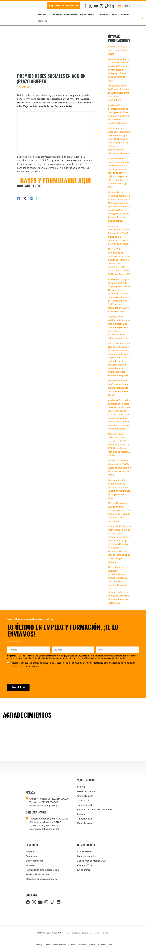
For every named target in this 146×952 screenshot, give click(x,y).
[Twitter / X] (24, 198)
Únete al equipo (85, 796)
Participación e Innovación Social (42, 870)
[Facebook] (18, 198)
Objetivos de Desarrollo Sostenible (94, 809)
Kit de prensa (84, 870)
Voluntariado (83, 800)
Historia (81, 787)
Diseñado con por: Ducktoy (98, 933)
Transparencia (84, 818)
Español (125, 6)
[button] (48, 14)
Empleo (30, 851)
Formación (31, 856)
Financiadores (84, 823)
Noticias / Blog (84, 851)
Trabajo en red (84, 805)
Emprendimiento (34, 861)
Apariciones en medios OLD (91, 861)
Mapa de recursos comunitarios (41, 879)
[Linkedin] (31, 198)
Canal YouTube (85, 865)
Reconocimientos (86, 791)
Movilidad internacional (37, 874)
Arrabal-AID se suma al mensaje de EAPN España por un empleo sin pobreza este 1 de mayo (119, 467)
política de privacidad (42, 662)
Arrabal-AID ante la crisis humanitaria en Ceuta (118, 50)
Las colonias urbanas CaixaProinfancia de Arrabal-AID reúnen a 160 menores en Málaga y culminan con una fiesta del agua (118, 70)
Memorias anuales (86, 856)
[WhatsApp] (37, 198)
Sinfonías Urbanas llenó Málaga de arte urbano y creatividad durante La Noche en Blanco (118, 387)
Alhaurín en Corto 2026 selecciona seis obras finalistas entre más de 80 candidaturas (118, 92)
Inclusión (30, 865)
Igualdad (81, 814)
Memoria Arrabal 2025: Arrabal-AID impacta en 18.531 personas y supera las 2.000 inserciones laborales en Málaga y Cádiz (119, 445)
